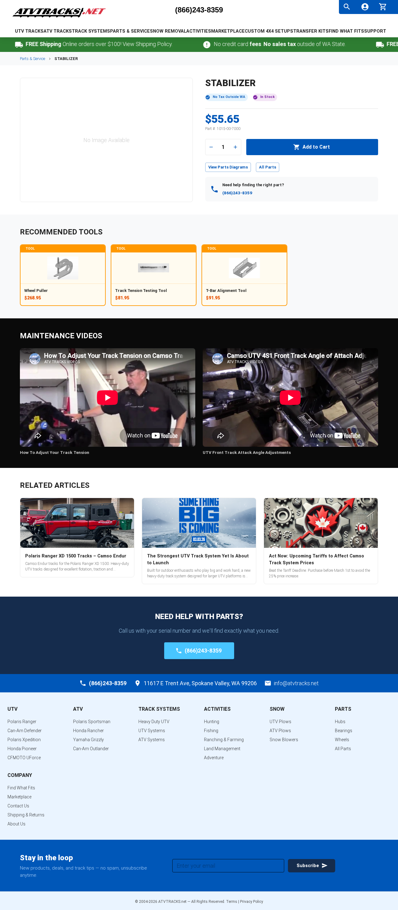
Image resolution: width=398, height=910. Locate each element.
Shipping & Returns (25, 814)
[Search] (347, 6)
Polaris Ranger (21, 721)
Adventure (214, 757)
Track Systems (91, 31)
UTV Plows (280, 721)
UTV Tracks (29, 31)
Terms (231, 901)
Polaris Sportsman (91, 721)
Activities (198, 31)
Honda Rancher (88, 730)
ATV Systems (151, 739)
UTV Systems (151, 730)
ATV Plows (280, 730)
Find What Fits (346, 31)
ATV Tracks (58, 31)
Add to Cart (316, 147)
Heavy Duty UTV (153, 721)
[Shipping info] (363, 44)
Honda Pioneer (22, 748)
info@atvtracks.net (296, 683)
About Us (16, 823)
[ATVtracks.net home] (59, 18)
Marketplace (228, 31)
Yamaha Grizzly (88, 739)
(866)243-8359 (199, 9)
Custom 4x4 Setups (269, 31)
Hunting (211, 721)
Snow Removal (168, 31)
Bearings (343, 730)
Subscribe (308, 865)
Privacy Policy (251, 901)
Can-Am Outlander (91, 748)
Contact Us (18, 805)
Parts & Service (130, 31)
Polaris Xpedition (24, 739)
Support (375, 31)
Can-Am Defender (24, 730)
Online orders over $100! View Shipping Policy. (82, 44)
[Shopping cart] (383, 6)
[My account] (365, 6)
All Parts (267, 167)
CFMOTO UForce (24, 757)
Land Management (222, 748)
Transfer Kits (311, 31)
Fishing (211, 730)
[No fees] (190, 44)
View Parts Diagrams (228, 167)
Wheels (342, 739)
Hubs (340, 721)
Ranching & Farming (224, 739)
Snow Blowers (284, 739)
